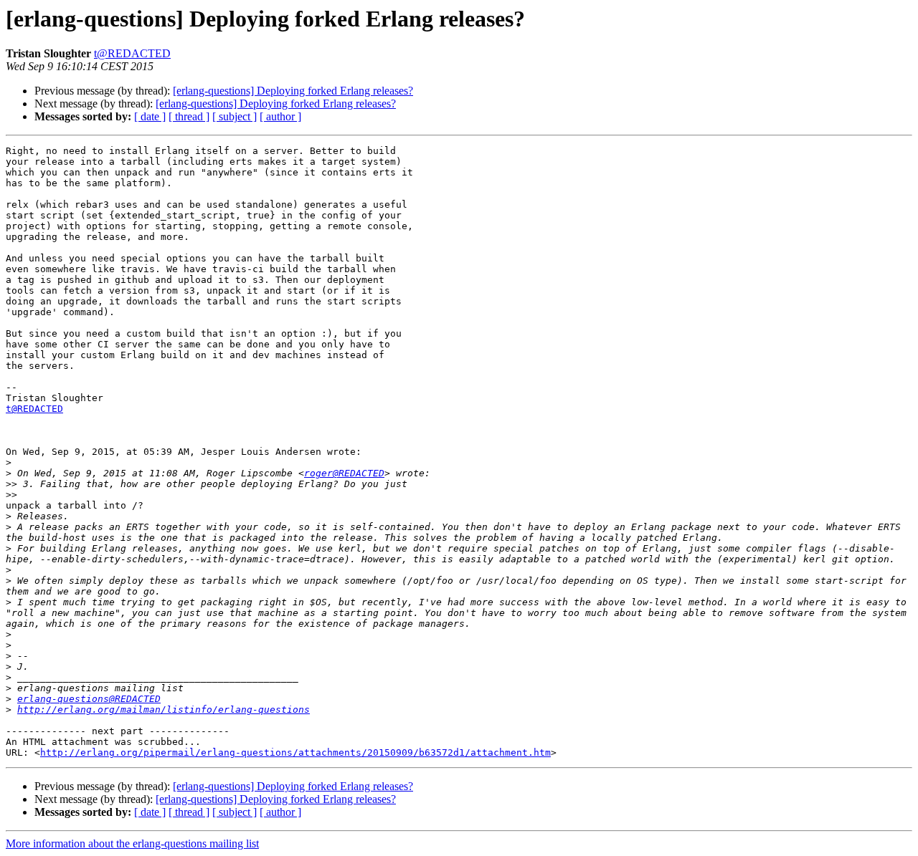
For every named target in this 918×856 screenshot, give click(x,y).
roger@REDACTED (344, 473)
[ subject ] (234, 116)
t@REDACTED (132, 53)
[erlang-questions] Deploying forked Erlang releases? (293, 91)
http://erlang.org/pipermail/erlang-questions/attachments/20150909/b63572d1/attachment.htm (295, 752)
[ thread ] (189, 116)
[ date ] (150, 116)
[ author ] (280, 116)
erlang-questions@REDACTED (89, 698)
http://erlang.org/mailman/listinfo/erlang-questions (163, 709)
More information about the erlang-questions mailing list (132, 843)
